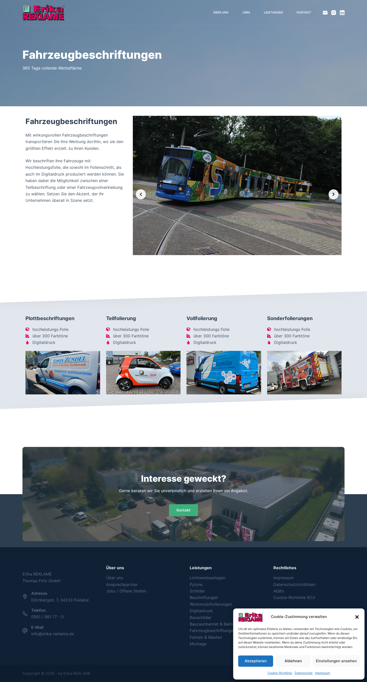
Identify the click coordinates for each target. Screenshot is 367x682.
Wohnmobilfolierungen (211, 604)
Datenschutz (304, 673)
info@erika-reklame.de (52, 633)
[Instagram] (333, 12)
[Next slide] (334, 194)
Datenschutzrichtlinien (294, 584)
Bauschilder (200, 617)
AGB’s (278, 590)
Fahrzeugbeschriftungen (212, 630)
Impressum (322, 673)
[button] (357, 616)
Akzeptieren (256, 660)
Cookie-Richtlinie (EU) (294, 597)
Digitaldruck (201, 610)
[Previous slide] (141, 194)
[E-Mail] (325, 12)
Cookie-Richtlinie (280, 673)
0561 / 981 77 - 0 (47, 616)
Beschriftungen (204, 597)
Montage (198, 643)
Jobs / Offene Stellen (126, 590)
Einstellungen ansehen (336, 660)
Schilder (197, 590)
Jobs (246, 12)
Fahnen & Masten (206, 637)
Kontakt (304, 12)
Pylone (196, 584)
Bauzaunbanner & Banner (213, 623)
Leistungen (273, 12)
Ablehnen (293, 660)
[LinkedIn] (342, 12)
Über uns (220, 12)
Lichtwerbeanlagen (207, 577)
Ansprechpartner (122, 584)
